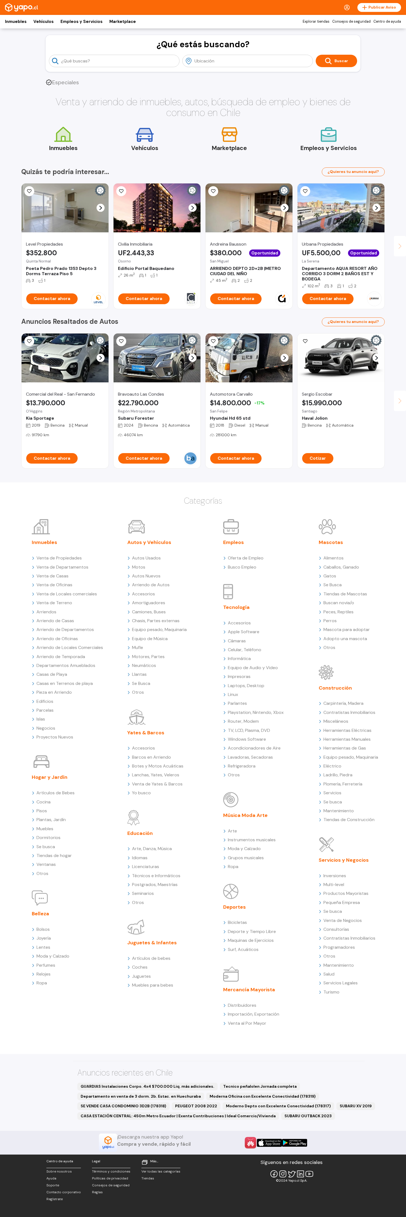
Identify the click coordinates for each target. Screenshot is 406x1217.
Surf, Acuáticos (243, 949)
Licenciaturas (145, 866)
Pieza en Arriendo (54, 692)
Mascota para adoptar (346, 629)
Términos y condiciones (111, 1171)
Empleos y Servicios (81, 21)
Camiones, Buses (149, 612)
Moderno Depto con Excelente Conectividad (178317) (278, 1105)
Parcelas (45, 710)
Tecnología (236, 607)
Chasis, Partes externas (156, 621)
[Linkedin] (300, 1173)
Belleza (40, 913)
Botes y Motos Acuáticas (157, 766)
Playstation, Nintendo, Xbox (256, 712)
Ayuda (51, 1178)
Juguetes (141, 976)
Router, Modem (243, 721)
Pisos (41, 811)
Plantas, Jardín (51, 819)
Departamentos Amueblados (65, 665)
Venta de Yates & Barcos (157, 784)
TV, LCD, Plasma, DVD (249, 730)
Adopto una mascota (345, 639)
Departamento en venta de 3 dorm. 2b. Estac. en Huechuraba (141, 1096)
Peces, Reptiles (338, 612)
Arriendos (46, 612)
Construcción (335, 688)
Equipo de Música (150, 639)
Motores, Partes (148, 656)
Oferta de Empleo (245, 558)
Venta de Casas (52, 576)
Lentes (43, 947)
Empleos (233, 542)
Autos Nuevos (146, 576)
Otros (42, 873)
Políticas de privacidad (110, 1178)
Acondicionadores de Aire (254, 748)
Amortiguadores (148, 603)
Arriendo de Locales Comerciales (69, 647)
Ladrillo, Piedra (337, 775)
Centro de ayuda (387, 21)
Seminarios (143, 893)
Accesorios (143, 594)
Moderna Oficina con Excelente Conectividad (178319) (263, 1096)
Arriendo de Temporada (60, 656)
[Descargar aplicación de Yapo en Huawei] (250, 1142)
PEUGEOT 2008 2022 (196, 1105)
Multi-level (333, 884)
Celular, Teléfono (244, 650)
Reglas (97, 1192)
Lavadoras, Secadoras (250, 757)
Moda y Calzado (52, 956)
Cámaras (237, 641)
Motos (138, 567)
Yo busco (141, 793)
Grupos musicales (246, 858)
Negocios (45, 728)
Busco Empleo (242, 567)
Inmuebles (16, 21)
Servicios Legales (340, 983)
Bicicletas (237, 922)
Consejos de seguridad (351, 21)
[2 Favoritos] (213, 341)
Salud (328, 974)
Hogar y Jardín (49, 777)
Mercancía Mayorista (249, 989)
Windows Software (247, 739)
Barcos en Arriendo (151, 757)
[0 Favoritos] (305, 191)
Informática (239, 658)
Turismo (331, 992)
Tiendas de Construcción (349, 819)
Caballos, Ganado (341, 567)
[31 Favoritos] (29, 191)
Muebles (44, 829)
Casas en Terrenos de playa (64, 683)
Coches (139, 967)
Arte (232, 831)
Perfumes (45, 965)
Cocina (43, 802)
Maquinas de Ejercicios (251, 940)
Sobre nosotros (59, 1171)
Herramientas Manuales (347, 739)
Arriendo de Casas (55, 621)
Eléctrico (332, 766)
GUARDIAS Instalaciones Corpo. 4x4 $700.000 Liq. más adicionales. (147, 1086)
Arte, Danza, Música (152, 848)
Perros (330, 621)
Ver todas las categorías (160, 1171)
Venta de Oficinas (54, 585)
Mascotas (331, 542)
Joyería (43, 938)
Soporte (52, 1185)
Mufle (137, 647)
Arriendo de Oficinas (57, 639)
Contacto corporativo (63, 1192)
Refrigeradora (241, 766)
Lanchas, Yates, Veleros (155, 775)
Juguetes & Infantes (152, 942)
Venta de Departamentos (62, 567)
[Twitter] (291, 1173)
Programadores (339, 947)
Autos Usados (146, 558)
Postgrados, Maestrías (155, 884)
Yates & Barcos (145, 732)
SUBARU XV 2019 (356, 1105)
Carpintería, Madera (343, 703)
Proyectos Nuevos (54, 737)
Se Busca (141, 683)
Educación (140, 833)
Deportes (234, 907)
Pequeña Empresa (341, 902)
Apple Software (243, 632)
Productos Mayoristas (345, 893)
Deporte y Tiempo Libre (252, 931)
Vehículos (43, 21)
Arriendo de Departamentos (65, 629)
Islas (40, 719)
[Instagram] (282, 1173)
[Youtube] (309, 1173)
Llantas (139, 674)
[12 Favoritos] (121, 191)
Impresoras (239, 676)
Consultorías (336, 929)
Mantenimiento (338, 811)
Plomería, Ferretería (342, 784)
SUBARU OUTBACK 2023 (308, 1115)
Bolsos (43, 929)
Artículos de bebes (151, 958)
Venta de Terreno (54, 603)
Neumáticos (144, 665)
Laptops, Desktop (246, 685)
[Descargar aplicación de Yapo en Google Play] (294, 1143)
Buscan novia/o (338, 603)
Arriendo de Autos (151, 585)
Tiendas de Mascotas (345, 594)
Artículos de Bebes (55, 793)
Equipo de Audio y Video (253, 668)
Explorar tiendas (316, 21)
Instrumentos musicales (252, 840)
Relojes (43, 974)
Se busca (45, 847)
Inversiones (334, 876)
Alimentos (333, 558)
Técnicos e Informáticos (156, 876)
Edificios (44, 701)
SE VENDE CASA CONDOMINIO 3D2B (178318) (123, 1105)
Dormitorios (48, 837)
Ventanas (46, 864)
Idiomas (139, 858)
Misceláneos (335, 721)
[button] (101, 208)
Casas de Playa (51, 674)
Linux (233, 694)
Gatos (329, 576)
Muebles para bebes (152, 985)
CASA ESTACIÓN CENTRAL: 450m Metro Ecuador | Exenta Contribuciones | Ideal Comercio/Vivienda (178, 1115)
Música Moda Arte (245, 815)
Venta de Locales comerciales (66, 594)
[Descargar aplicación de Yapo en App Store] (269, 1143)
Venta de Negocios (342, 920)
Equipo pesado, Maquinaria (159, 629)
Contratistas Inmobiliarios (349, 712)
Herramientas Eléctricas (347, 730)
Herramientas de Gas (344, 748)
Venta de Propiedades (59, 558)
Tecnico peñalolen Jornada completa (260, 1086)
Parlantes (237, 703)
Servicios (332, 793)
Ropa (41, 983)
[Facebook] (274, 1173)
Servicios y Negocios (344, 860)
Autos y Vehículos (149, 542)
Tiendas (147, 1178)
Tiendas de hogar (54, 855)
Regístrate (54, 1199)
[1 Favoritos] (121, 341)
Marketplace (122, 21)
